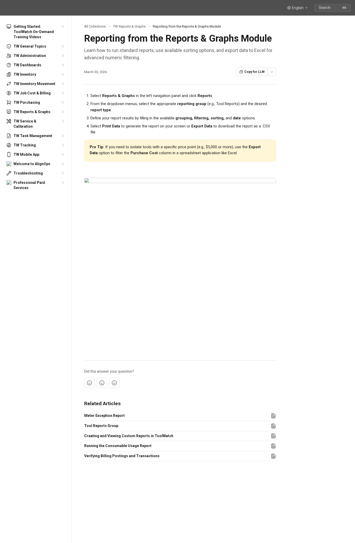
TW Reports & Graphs (129, 26)
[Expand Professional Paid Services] (62, 182)
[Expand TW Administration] (62, 55)
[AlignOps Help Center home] (5, 8)
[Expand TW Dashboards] (62, 65)
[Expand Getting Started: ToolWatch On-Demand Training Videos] (62, 26)
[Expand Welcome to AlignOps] (62, 163)
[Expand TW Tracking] (62, 145)
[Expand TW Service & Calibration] (62, 121)
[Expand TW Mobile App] (62, 154)
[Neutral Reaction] (102, 383)
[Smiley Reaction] (114, 383)
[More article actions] (272, 72)
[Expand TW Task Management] (62, 135)
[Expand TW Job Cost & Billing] (62, 93)
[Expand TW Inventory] (62, 74)
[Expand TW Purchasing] (62, 102)
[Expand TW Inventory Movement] (62, 83)
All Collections (95, 26)
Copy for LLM (254, 72)
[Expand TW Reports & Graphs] (62, 111)
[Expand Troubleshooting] (62, 173)
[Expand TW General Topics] (62, 46)
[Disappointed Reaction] (89, 383)
